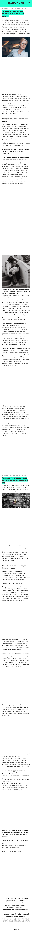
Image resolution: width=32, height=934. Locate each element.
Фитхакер (16, 3)
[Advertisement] (16, 75)
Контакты (16, 929)
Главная (16, 925)
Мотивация (5, 8)
